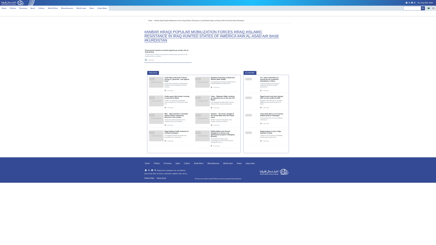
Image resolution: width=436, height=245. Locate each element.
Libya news (250, 163)
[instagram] (414, 2)
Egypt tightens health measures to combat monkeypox (177, 132)
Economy (23, 8)
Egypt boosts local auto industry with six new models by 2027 (271, 97)
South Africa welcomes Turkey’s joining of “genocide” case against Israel (177, 79)
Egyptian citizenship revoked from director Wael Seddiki (223, 78)
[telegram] (407, 2)
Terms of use (161, 178)
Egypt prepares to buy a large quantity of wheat (270, 132)
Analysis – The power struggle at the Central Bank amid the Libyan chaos (222, 115)
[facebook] (412, 2)
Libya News (102, 8)
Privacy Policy (149, 178)
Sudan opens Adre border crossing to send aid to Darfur (177, 97)
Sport (33, 8)
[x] (409, 2)
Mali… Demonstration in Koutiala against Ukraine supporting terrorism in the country (176, 115)
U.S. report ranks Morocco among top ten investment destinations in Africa (269, 79)
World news (81, 8)
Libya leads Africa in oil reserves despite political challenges (271, 114)
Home (4, 8)
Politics (13, 8)
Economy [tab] (250, 73)
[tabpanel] (194, 114)
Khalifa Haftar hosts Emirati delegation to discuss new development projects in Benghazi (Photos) (223, 133)
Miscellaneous (67, 8)
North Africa (53, 8)
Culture (41, 8)
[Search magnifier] (423, 8)
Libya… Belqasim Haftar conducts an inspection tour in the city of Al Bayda (223, 98)
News (92, 8)
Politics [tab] (153, 73)
